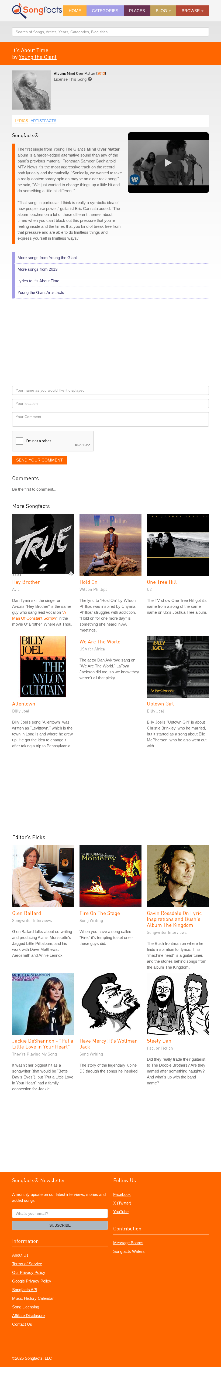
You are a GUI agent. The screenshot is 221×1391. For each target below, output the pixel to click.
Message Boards (128, 1242)
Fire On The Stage (100, 913)
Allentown (23, 703)
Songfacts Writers (129, 1251)
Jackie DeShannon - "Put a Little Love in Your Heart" (42, 1043)
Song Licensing (25, 1307)
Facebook (122, 1194)
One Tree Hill (162, 582)
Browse (191, 10)
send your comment (39, 460)
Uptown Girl (160, 703)
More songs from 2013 (37, 269)
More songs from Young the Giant (47, 257)
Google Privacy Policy (31, 1281)
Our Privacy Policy (28, 1272)
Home (75, 10)
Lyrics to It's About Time (38, 281)
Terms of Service (27, 1263)
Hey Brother (26, 582)
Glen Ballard (26, 913)
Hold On (89, 582)
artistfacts (43, 120)
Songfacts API (24, 1289)
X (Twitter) (122, 1203)
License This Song (70, 79)
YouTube (121, 1211)
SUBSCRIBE (60, 1225)
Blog (162, 10)
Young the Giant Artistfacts (41, 292)
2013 (101, 73)
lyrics (21, 120)
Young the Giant (38, 56)
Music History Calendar (33, 1298)
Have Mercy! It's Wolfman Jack (109, 1043)
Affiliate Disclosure (28, 1315)
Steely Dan (159, 1040)
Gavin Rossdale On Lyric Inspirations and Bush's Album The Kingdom (174, 919)
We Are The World (100, 641)
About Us (20, 1255)
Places (137, 10)
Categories (105, 10)
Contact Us (22, 1324)
